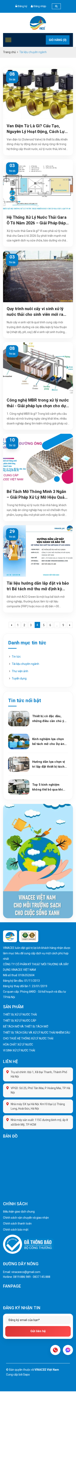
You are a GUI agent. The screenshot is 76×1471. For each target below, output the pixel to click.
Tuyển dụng (19, 678)
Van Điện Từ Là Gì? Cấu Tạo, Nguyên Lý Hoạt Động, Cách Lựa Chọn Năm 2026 (37, 128)
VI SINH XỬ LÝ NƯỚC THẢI (19, 1050)
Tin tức (16, 656)
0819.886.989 (22, 1276)
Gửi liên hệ (38, 1331)
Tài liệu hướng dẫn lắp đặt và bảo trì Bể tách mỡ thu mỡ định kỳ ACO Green (38, 586)
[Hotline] (55, 1350)
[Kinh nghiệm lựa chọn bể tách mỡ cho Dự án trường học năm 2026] (18, 741)
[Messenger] (68, 1350)
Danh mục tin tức (27, 643)
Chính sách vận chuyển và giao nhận (26, 1217)
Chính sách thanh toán (17, 1223)
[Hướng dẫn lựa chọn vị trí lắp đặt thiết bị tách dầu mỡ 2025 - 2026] (18, 764)
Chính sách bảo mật (15, 1229)
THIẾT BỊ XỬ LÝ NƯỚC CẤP (19, 1020)
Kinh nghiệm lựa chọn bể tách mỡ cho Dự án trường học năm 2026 (48, 741)
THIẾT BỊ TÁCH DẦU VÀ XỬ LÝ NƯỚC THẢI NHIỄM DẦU (36, 1032)
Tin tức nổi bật (24, 700)
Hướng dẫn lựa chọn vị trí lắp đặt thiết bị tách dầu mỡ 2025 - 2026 (48, 764)
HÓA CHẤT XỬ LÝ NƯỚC (18, 1044)
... (57, 625)
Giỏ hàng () (57, 40)
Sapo (26, 1374)
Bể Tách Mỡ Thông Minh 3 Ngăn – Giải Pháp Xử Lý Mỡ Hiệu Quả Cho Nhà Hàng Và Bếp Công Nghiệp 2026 (36, 494)
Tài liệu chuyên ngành (25, 663)
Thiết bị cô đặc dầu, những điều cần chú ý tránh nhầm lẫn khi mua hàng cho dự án (49, 718)
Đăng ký (22, 6)
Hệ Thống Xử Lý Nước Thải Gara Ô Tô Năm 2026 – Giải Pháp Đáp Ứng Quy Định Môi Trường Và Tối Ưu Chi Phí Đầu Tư (37, 220)
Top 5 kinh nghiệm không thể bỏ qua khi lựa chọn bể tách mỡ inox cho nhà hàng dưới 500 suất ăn (49, 787)
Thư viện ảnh (20, 671)
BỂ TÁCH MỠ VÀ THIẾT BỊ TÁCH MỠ (25, 1026)
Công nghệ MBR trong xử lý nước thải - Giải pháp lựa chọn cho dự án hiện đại (38, 403)
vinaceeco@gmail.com (25, 1272)
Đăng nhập (39, 6)
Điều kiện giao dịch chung (19, 1211)
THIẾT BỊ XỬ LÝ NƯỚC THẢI (20, 1014)
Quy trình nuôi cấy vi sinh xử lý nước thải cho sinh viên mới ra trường (35, 311)
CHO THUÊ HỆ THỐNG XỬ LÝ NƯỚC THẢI (28, 1038)
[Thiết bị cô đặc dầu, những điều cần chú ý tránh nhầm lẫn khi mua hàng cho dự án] (18, 718)
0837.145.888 (41, 1276)
